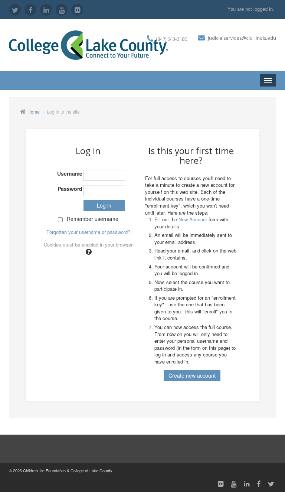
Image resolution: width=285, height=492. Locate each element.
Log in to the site (63, 111)
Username (69, 173)
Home (33, 111)
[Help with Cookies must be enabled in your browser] (88, 251)
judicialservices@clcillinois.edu (242, 38)
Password (70, 188)
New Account (192, 219)
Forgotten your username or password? (88, 231)
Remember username (92, 218)
